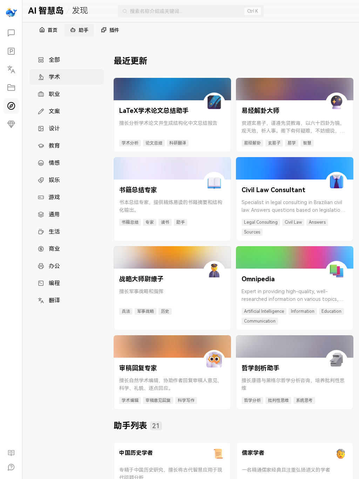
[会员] (11, 124)
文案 (54, 111)
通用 (54, 214)
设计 (54, 128)
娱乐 (54, 180)
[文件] (11, 87)
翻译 (54, 300)
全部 (54, 59)
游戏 (54, 197)
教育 (54, 145)
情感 (54, 163)
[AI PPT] (11, 51)
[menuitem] (66, 60)
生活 (54, 231)
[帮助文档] (11, 453)
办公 (54, 266)
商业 (54, 248)
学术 (54, 77)
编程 (54, 283)
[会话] (11, 33)
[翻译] (11, 69)
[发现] (11, 106)
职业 (54, 94)
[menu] (66, 180)
